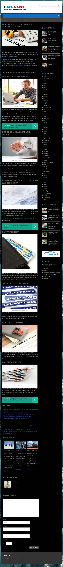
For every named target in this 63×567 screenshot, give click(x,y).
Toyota (45, 186)
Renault (45, 175)
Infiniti (45, 129)
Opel (44, 164)
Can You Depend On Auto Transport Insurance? (15, 413)
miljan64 (16, 482)
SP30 (35, 431)
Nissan (45, 160)
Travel (45, 188)
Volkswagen (46, 197)
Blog (44, 85)
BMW (44, 87)
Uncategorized (47, 193)
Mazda (45, 149)
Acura (45, 76)
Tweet (3, 423)
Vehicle (45, 195)
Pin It (30, 425)
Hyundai (45, 127)
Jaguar (45, 131)
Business (45, 94)
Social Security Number (27, 431)
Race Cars (46, 171)
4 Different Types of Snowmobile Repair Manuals (8, 452)
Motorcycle (46, 158)
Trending (45, 191)
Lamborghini (46, 138)
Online (19, 431)
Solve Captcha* (6, 539)
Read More (6, 471)
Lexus (45, 142)
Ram (44, 173)
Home (4, 20)
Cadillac (45, 96)
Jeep (44, 133)
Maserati (45, 147)
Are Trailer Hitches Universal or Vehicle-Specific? (52, 33)
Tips (9, 20)
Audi (44, 81)
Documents (5, 431)
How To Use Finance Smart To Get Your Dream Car (21, 452)
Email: (4, 526)
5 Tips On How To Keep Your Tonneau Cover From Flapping (54, 217)
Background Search (9, 429)
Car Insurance (28, 429)
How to (45, 125)
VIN (4, 356)
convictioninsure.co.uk (12, 114)
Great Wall (46, 118)
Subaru (45, 177)
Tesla (44, 182)
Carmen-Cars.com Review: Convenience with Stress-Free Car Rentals (54, 57)
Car (44, 98)
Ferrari (45, 109)
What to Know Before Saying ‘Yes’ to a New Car (15, 418)
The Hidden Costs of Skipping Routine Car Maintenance (52, 40)
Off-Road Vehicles (48, 162)
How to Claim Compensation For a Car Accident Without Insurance (20, 414)
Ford (44, 111)
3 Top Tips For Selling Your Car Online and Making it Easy (18, 416)
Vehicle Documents (7, 433)
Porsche (45, 169)
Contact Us (46, 268)
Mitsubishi (46, 155)
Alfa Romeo (46, 78)
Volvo (44, 199)
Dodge (45, 105)
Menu (6, 16)
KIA (44, 136)
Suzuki (45, 180)
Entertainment (47, 107)
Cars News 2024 (5, 565)
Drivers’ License (13, 431)
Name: (4, 519)
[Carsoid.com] (51, 256)
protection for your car (21, 65)
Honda (45, 122)
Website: (5, 533)
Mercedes (45, 153)
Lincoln (45, 144)
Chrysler (45, 103)
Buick (44, 92)
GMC (44, 116)
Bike (44, 83)
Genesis (45, 114)
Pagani (45, 166)
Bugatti (45, 89)
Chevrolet (45, 100)
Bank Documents (20, 429)
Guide (44, 120)
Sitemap (45, 278)
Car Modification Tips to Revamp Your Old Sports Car (53, 209)
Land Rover (46, 140)
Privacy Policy (47, 276)
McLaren (45, 151)
